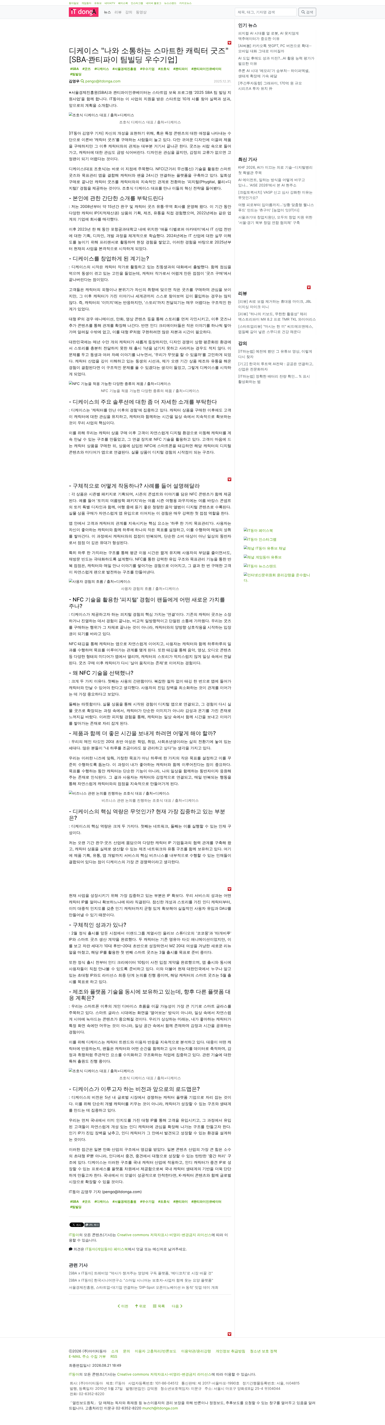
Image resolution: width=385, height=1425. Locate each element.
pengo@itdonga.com (103, 81)
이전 (124, 1306)
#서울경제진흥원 (124, 69)
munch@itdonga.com (160, 1408)
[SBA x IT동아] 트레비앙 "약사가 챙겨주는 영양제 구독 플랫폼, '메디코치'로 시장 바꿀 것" (141, 1273)
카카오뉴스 (185, 3)
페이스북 (123, 3)
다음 (176, 1306)
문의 (126, 1351)
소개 (114, 1351)
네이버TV (109, 3)
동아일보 (74, 3)
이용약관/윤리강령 (196, 1351)
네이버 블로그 (153, 3)
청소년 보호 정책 (263, 1351)
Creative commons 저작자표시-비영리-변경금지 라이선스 (164, 1235)
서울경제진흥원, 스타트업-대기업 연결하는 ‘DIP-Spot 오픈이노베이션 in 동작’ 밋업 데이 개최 (143, 1287)
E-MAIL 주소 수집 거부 (87, 1356)
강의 (128, 12)
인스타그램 (137, 3)
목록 (161, 1306)
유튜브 (98, 3)
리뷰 (118, 12)
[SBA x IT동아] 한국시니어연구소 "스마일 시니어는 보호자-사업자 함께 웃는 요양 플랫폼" (141, 1280)
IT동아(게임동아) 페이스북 (106, 1249)
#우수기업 (147, 69)
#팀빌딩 (76, 74)
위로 (142, 1306)
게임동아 (86, 3)
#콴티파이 (180, 69)
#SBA (74, 69)
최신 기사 (247, 159)
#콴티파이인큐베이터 (206, 69)
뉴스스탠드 (170, 3)
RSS (114, 1356)
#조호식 (164, 69)
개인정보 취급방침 (230, 1351)
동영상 (141, 12)
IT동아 (74, 1235)
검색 (309, 12)
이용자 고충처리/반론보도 (155, 1351)
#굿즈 (86, 69)
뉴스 (107, 12)
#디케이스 (101, 69)
